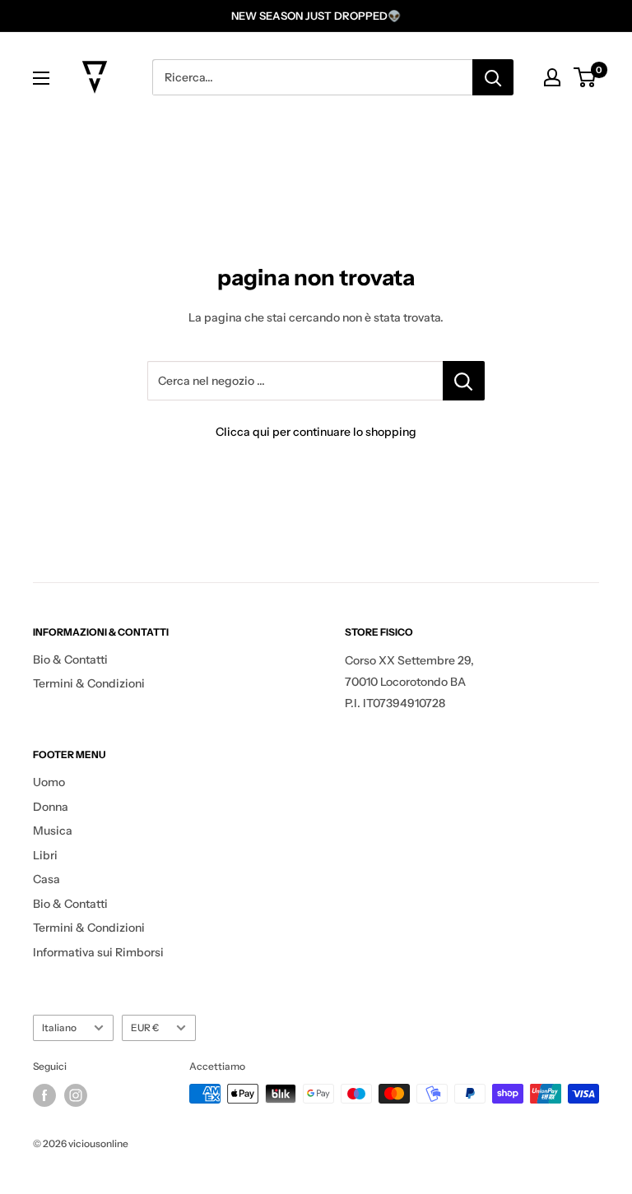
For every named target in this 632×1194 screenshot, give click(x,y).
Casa (46, 879)
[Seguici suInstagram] (75, 1095)
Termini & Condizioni (89, 683)
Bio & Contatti (70, 659)
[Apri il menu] (41, 78)
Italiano (59, 1027)
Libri (45, 855)
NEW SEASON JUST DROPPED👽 (316, 15)
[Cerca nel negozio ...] (464, 380)
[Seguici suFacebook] (44, 1095)
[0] (585, 77)
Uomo (49, 782)
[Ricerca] (493, 77)
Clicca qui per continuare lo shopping (316, 431)
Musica (52, 830)
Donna (50, 806)
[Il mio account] (552, 77)
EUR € (145, 1027)
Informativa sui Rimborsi (98, 952)
